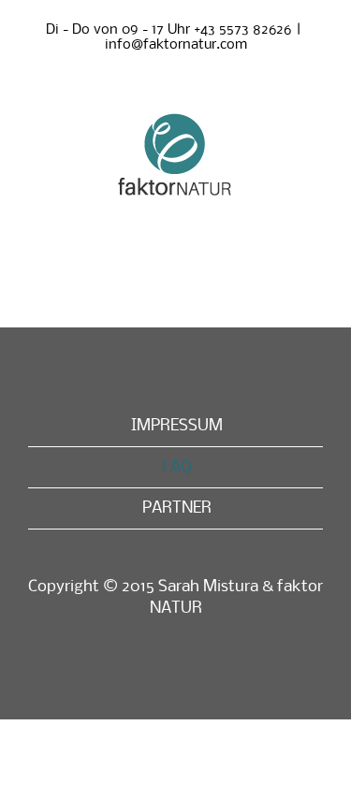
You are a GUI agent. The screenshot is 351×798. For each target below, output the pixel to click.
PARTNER (177, 508)
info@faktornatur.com (176, 44)
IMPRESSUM (177, 426)
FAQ (177, 467)
